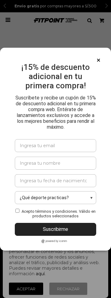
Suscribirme (55, 229)
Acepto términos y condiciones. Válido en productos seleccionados (59, 213)
